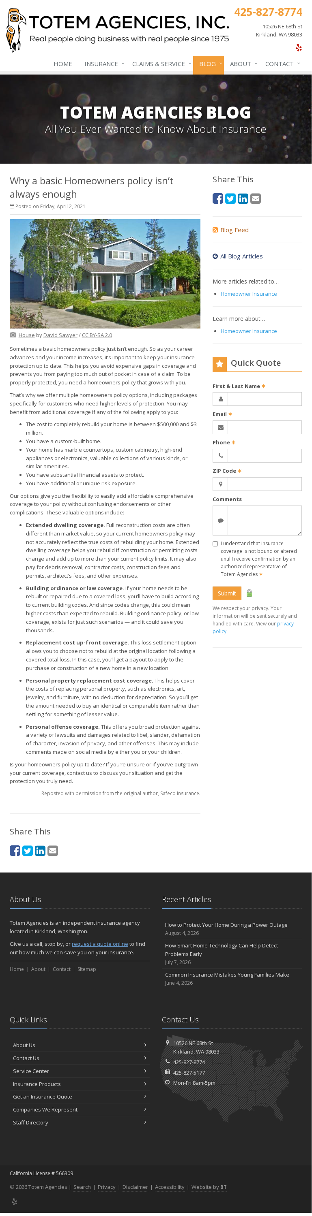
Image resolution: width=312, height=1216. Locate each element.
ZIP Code (227, 470)
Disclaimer (135, 1186)
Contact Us (26, 1058)
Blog (208, 63)
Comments (227, 499)
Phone (224, 442)
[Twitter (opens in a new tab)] (27, 850)
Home (63, 64)
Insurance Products (37, 1084)
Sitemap (86, 969)
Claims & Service (159, 63)
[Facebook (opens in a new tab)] (15, 850)
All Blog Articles (241, 256)
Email (222, 414)
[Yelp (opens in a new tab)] (299, 47)
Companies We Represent (45, 1109)
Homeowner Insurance (249, 293)
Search (82, 1186)
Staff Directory (30, 1122)
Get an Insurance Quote (42, 1096)
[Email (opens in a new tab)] (52, 850)
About (242, 63)
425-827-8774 (189, 1062)
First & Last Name (239, 386)
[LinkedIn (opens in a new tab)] (40, 850)
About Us (24, 1045)
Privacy (107, 1186)
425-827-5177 (189, 1072)
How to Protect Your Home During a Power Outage (226, 929)
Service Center (31, 1071)
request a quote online (100, 943)
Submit (227, 593)
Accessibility (170, 1186)
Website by (209, 1186)
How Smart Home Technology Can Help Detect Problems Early (221, 954)
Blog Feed (234, 230)
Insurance (102, 63)
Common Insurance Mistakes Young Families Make (227, 978)
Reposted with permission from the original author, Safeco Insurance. (120, 793)
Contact (280, 63)
